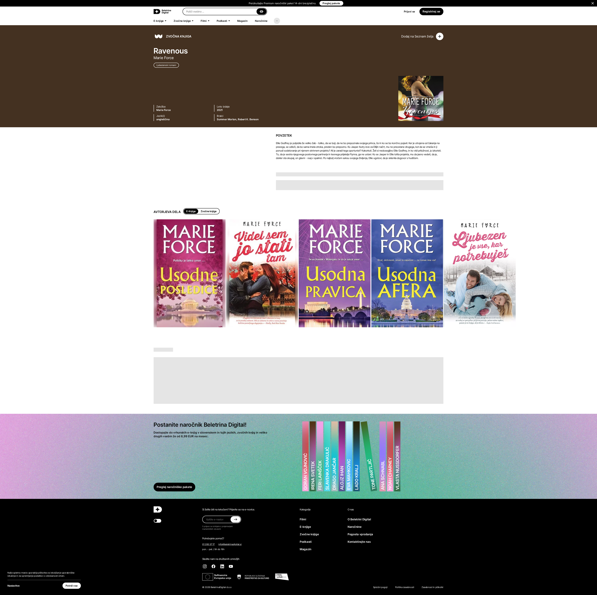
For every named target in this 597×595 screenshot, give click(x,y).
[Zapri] (261, 11)
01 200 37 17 (208, 544)
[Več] (277, 21)
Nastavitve (13, 585)
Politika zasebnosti (404, 587)
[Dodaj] (439, 36)
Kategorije (305, 509)
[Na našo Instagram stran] (204, 566)
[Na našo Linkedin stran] (222, 566)
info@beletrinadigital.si (230, 544)
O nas (351, 509)
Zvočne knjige (209, 211)
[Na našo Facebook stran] (213, 566)
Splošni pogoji (380, 587)
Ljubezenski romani (166, 65)
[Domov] (162, 11)
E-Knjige (191, 211)
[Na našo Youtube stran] (230, 566)
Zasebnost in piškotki (432, 587)
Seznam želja (424, 36)
